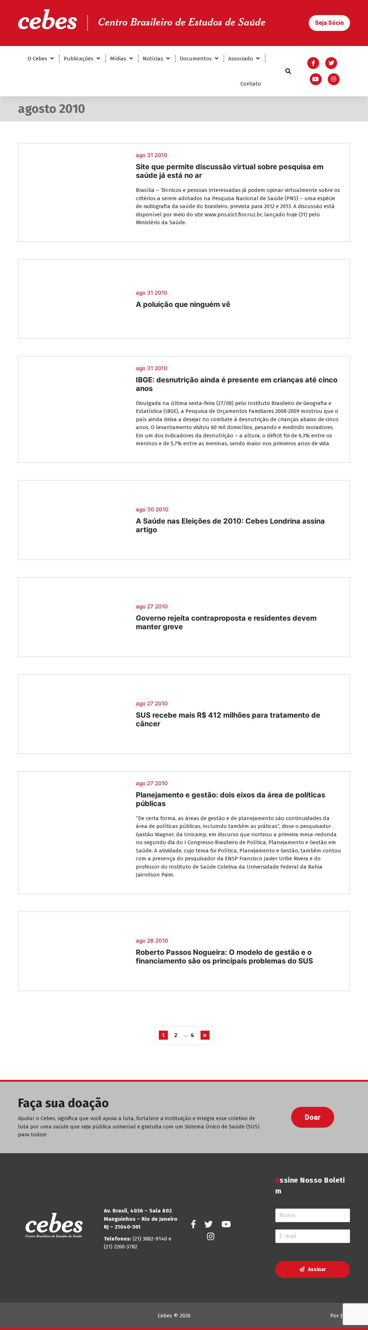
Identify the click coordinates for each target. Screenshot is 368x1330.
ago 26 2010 (152, 940)
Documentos (196, 58)
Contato (250, 83)
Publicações (78, 58)
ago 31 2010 (151, 155)
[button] (329, 23)
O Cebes (37, 58)
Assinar (317, 1269)
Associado (240, 58)
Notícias (153, 58)
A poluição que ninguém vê (183, 304)
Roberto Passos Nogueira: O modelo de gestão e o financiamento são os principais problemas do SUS (224, 956)
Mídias (118, 58)
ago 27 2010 (152, 606)
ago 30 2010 (152, 509)
